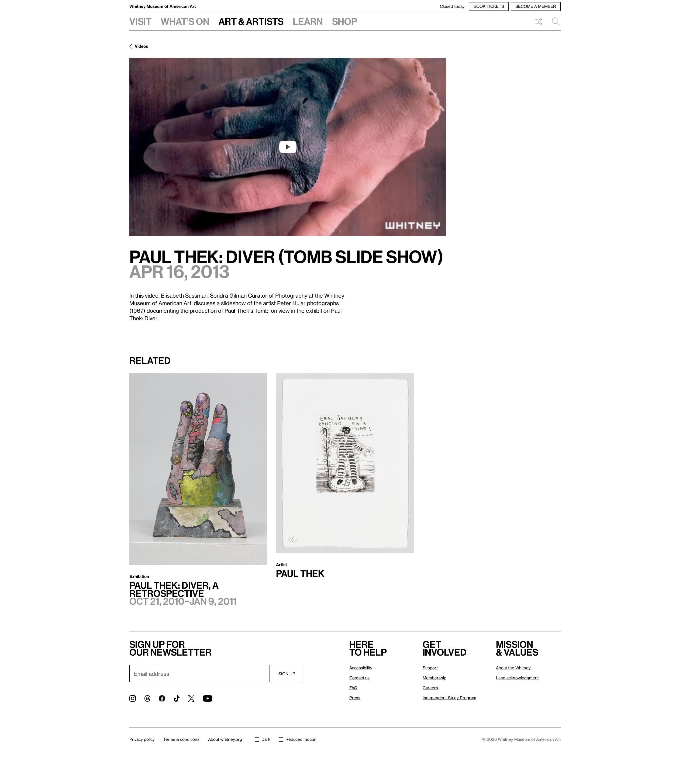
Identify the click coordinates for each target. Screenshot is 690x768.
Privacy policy (142, 739)
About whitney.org (225, 739)
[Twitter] (191, 698)
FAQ (353, 687)
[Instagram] (132, 698)
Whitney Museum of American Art (162, 6)
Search (554, 21)
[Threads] (147, 698)
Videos (141, 46)
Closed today (452, 6)
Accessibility (360, 667)
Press (354, 697)
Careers (430, 687)
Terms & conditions (181, 739)
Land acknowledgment (517, 677)
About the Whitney (513, 667)
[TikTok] (177, 698)
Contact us (359, 677)
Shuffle (538, 21)
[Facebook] (162, 698)
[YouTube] (207, 698)
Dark (265, 739)
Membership (434, 677)
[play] (287, 146)
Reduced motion (300, 739)
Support (430, 667)
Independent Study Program (449, 697)
